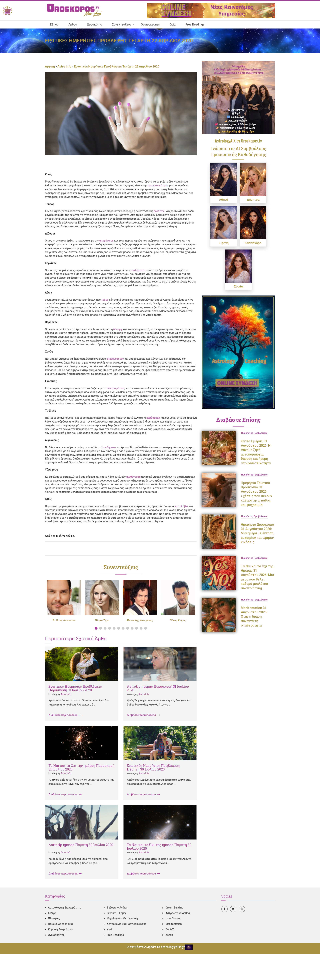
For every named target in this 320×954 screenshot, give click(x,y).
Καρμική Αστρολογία (60, 929)
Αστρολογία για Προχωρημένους (126, 924)
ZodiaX (170, 929)
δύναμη (117, 329)
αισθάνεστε (133, 476)
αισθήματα (109, 447)
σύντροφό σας (115, 388)
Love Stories (173, 918)
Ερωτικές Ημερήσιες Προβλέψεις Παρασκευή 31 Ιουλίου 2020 (75, 688)
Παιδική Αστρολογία (60, 924)
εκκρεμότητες (115, 358)
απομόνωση (106, 240)
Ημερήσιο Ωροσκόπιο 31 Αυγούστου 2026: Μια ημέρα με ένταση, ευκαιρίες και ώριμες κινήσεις (257, 533)
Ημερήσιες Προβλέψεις (254, 433)
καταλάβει (181, 506)
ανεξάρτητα (138, 270)
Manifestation (174, 924)
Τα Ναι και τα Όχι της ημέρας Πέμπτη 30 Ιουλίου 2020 (159, 846)
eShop (169, 934)
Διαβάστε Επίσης (238, 419)
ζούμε (104, 299)
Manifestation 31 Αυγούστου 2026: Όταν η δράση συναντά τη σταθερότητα (254, 617)
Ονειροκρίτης (56, 934)
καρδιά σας (153, 417)
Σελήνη (52, 913)
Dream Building (174, 907)
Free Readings (115, 934)
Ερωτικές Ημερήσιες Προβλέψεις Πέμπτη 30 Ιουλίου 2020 (153, 767)
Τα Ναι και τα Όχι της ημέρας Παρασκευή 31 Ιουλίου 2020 (81, 767)
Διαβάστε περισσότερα (63, 715)
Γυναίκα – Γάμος (117, 913)
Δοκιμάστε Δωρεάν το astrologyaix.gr (156, 947)
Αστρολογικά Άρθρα (178, 913)
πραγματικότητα (158, 185)
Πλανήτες (54, 918)
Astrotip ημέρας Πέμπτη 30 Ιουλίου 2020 (80, 844)
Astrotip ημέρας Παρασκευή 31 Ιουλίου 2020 (158, 688)
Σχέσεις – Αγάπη (117, 907)
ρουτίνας (159, 211)
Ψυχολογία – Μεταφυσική (122, 918)
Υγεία (110, 929)
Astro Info (64, 66)
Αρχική (50, 66)
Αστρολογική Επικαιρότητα (64, 907)
